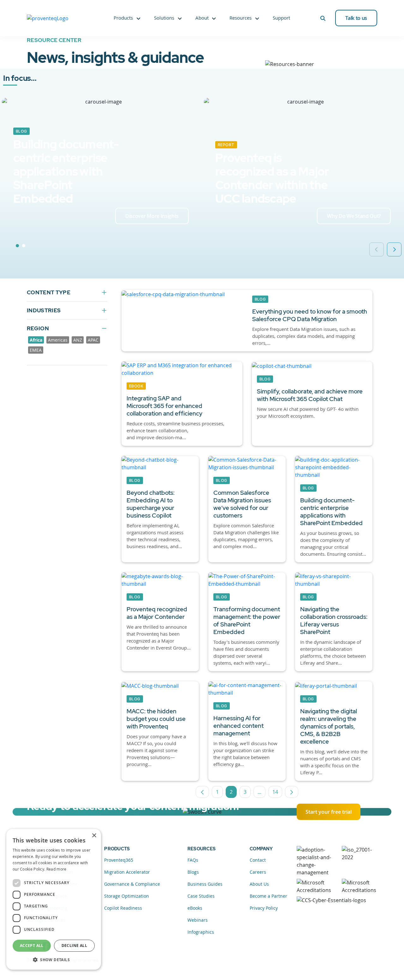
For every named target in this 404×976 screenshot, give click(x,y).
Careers (258, 872)
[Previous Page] (202, 792)
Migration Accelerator (127, 872)
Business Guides (205, 884)
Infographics (200, 932)
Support (281, 18)
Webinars (197, 920)
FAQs (192, 860)
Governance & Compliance (132, 884)
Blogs (193, 872)
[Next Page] (291, 792)
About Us (259, 884)
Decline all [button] (74, 945)
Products (123, 18)
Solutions (164, 18)
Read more (56, 868)
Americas (58, 340)
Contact (258, 860)
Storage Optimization (126, 896)
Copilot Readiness (123, 908)
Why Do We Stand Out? (354, 216)
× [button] (94, 835)
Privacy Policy (264, 908)
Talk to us (356, 18)
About (202, 18)
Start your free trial (329, 811)
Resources (240, 18)
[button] (54, 959)
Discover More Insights (152, 216)
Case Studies (201, 896)
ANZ (77, 340)
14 (277, 793)
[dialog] (53, 899)
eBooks (194, 908)
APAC (93, 340)
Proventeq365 (118, 860)
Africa (36, 340)
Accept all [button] (32, 945)
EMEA (36, 350)
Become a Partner (268, 896)
